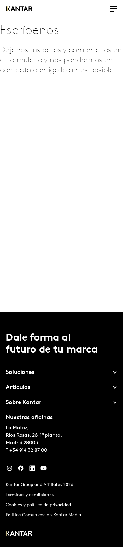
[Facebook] (21, 469)
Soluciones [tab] (20, 372)
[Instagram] (9, 469)
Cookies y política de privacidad (38, 505)
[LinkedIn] (32, 469)
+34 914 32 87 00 (28, 450)
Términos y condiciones (30, 495)
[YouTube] (43, 469)
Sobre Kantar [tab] (23, 403)
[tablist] (61, 429)
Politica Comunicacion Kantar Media (43, 515)
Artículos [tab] (18, 388)
